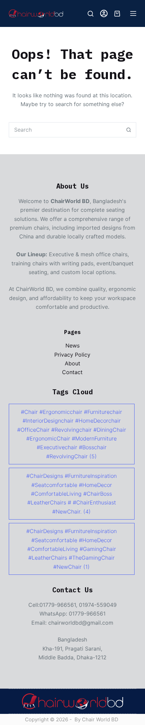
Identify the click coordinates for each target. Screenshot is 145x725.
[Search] (90, 14)
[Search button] (128, 130)
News (72, 345)
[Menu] (133, 13)
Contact (72, 372)
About (72, 363)
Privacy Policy (72, 354)
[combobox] (65, 129)
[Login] (104, 13)
